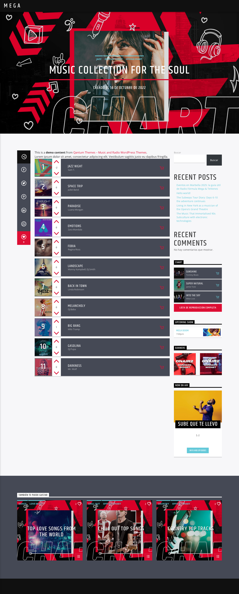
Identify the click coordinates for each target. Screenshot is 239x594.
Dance (22, 503)
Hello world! (184, 193)
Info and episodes (197, 450)
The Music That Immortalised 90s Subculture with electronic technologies (196, 217)
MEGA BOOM (182, 330)
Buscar (177, 152)
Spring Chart (134, 59)
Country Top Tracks (191, 529)
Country (163, 503)
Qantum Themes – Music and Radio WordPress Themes (109, 152)
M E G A (12, 5)
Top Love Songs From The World (51, 531)
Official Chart (114, 59)
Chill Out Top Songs (121, 529)
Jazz (98, 59)
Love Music (36, 503)
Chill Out (94, 503)
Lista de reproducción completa (198, 307)
